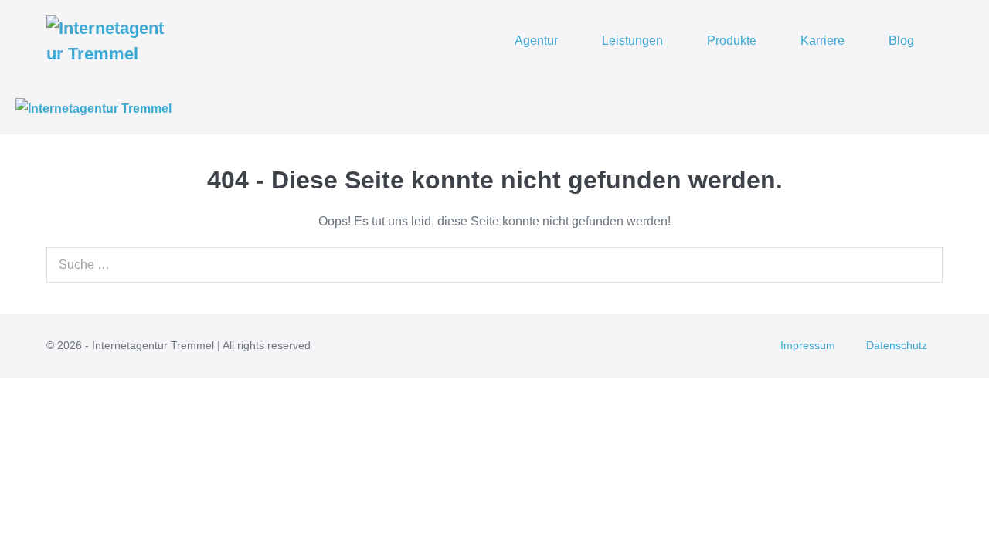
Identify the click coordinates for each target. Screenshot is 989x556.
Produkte (731, 40)
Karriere (822, 40)
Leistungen (632, 40)
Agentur (536, 40)
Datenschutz (896, 345)
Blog (901, 40)
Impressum (807, 345)
